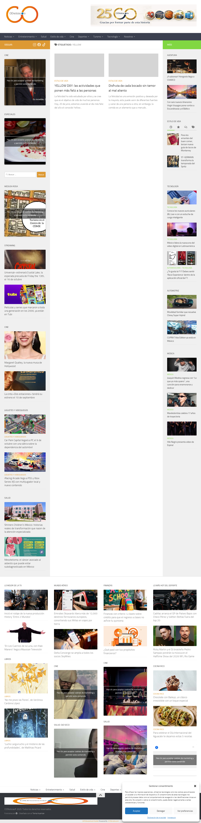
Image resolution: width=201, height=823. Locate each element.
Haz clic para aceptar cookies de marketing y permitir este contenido (25, 82)
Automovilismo (174, 268)
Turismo (97, 36)
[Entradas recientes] (171, 127)
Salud (43, 36)
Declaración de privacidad (156, 818)
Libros (7, 696)
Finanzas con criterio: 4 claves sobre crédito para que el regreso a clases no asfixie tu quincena (124, 617)
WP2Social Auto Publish (90, 821)
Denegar (161, 811)
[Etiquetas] (193, 127)
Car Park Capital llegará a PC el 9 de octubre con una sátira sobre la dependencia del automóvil (22, 444)
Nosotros (128, 36)
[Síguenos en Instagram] (34, 44)
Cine (72, 36)
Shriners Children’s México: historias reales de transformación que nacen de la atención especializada (24, 528)
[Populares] (178, 127)
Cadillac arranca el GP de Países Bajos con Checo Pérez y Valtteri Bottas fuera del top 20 (175, 617)
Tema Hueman (38, 813)
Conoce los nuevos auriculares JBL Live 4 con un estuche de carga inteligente (181, 214)
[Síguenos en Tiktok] (44, 44)
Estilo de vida (56, 36)
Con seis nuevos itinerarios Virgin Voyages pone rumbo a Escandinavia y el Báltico (180, 105)
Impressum (171, 818)
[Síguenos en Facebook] (39, 44)
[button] (195, 786)
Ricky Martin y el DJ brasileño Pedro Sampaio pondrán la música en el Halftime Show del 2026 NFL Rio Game (173, 653)
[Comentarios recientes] (185, 127)
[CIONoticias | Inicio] (21, 14)
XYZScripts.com (113, 821)
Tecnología (112, 36)
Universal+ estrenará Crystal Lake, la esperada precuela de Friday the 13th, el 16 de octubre (24, 276)
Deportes (82, 36)
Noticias (8, 36)
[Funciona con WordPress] (17, 813)
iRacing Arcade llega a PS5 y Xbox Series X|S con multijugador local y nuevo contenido (22, 482)
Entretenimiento (26, 36)
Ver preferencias (185, 811)
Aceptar (136, 811)
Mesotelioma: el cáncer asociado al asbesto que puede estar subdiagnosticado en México (22, 563)
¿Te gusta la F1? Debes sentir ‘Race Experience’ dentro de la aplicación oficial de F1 (181, 274)
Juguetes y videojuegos (15, 437)
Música (170, 374)
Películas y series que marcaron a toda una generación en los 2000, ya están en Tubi (24, 311)
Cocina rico (158, 694)
